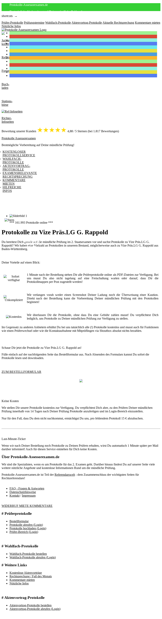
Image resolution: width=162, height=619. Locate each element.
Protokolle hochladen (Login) (27, 528)
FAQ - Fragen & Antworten (26, 488)
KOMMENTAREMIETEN (14, 181)
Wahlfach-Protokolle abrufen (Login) (32, 557)
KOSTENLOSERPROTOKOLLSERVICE (19, 153)
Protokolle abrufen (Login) (26, 524)
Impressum (29, 495)
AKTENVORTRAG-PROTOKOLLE (16, 167)
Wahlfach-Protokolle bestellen (28, 553)
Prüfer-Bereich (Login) (23, 532)
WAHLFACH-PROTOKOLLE (13, 160)
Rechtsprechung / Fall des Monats (30, 576)
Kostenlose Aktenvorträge (25, 572)
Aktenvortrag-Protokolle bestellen (30, 605)
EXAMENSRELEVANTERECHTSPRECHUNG (20, 174)
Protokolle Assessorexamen (19, 138)
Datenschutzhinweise (22, 492)
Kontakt (14, 495)
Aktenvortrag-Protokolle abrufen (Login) (34, 609)
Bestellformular (19, 521)
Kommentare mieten (22, 579)
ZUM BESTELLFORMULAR (21, 371)
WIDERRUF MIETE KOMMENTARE (27, 505)
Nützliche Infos (19, 583)
